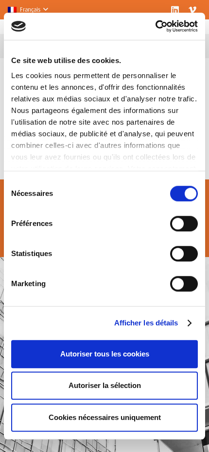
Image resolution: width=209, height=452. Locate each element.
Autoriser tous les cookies (104, 354)
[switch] (184, 223)
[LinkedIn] (175, 9)
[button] (27, 9)
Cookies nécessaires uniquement (105, 417)
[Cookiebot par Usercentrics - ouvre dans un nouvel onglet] (155, 26)
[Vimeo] (192, 9)
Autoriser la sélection (105, 385)
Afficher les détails (146, 323)
